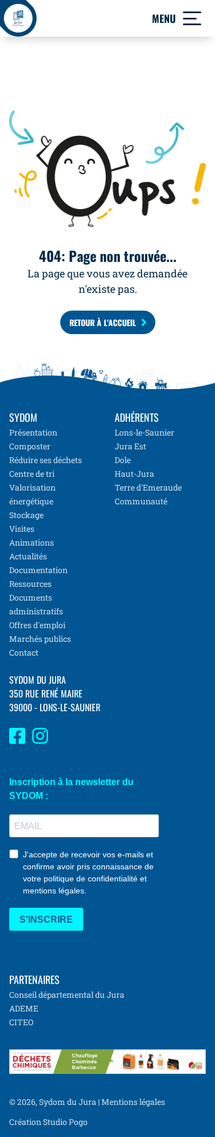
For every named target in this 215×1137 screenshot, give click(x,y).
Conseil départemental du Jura (66, 994)
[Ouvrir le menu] (192, 18)
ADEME (23, 1008)
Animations (31, 542)
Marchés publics (40, 638)
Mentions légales (133, 1101)
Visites (21, 528)
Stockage (26, 514)
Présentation (33, 432)
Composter (29, 446)
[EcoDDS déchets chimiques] (107, 1061)
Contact (23, 652)
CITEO (21, 1022)
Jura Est (130, 446)
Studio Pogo (64, 1121)
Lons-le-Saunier (144, 432)
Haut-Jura (134, 473)
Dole (123, 459)
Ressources (30, 583)
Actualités (28, 556)
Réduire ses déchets (45, 459)
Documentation (38, 569)
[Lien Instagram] (40, 740)
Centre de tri (31, 473)
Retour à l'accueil (102, 322)
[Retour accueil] (18, 18)
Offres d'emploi (37, 625)
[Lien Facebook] (17, 740)
